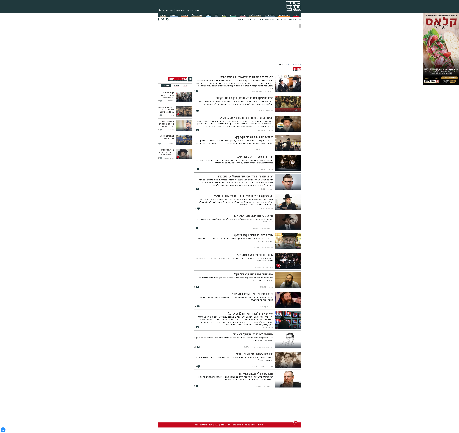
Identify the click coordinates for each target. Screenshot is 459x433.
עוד (196, 425)
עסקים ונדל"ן (197, 15)
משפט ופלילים (255, 15)
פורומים (163, 15)
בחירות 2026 (270, 19)
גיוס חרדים (281, 19)
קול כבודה (258, 19)
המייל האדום (168, 10)
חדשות (296, 15)
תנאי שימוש (225, 425)
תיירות (208, 15)
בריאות (233, 15)
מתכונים (184, 15)
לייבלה (249, 19)
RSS (216, 425)
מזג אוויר (241, 19)
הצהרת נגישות (206, 425)
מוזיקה (242, 15)
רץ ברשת (173, 15)
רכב (216, 15)
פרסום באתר (250, 425)
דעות (224, 15)
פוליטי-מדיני (269, 15)
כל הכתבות (292, 19)
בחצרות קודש (284, 15)
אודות (260, 425)
